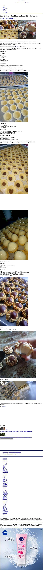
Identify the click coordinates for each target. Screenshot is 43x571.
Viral (3, 11)
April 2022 (4, 478)
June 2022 (4, 476)
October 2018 (5, 513)
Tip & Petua (5, 10)
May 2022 (4, 477)
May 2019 (4, 506)
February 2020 (5, 498)
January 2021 (5, 492)
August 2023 (5, 464)
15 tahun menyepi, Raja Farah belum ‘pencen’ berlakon (12, 452)
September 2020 (5, 496)
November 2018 (5, 512)
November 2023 (5, 461)
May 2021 (4, 488)
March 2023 (5, 469)
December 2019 (5, 500)
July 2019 (4, 504)
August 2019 (5, 503)
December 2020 (5, 493)
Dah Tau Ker (9, 18)
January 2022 (5, 481)
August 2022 (5, 474)
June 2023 (4, 466)
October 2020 (5, 495)
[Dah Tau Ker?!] (21, 0)
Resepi (4, 9)
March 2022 (5, 479)
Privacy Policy (5, 12)
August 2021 (5, 486)
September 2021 (5, 485)
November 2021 (5, 483)
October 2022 (5, 473)
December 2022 (5, 471)
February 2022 (5, 480)
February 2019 (5, 509)
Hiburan (4, 7)
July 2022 (4, 475)
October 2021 (5, 484)
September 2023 (5, 463)
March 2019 (5, 508)
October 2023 (5, 462)
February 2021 (5, 491)
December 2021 (5, 482)
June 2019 (4, 505)
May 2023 (4, 467)
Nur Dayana (17, 46)
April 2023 (4, 468)
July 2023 (4, 465)
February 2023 (5, 470)
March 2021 (5, 490)
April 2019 (4, 507)
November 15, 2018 (3, 18)
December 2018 (5, 511)
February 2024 (5, 459)
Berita (4, 6)
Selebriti (6, 8)
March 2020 (5, 497)
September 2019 (5, 502)
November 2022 (5, 472)
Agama (4, 5)
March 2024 (5, 458)
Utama (4, 4)
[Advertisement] (21, 202)
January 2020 (5, 499)
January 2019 (5, 510)
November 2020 (5, 494)
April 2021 (4, 489)
